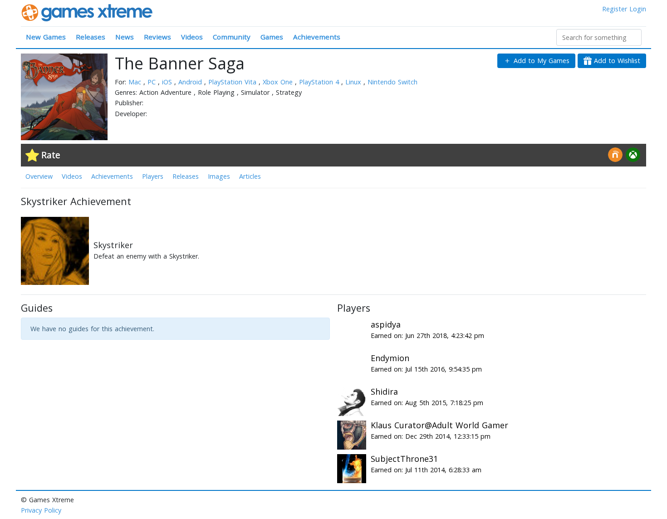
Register (614, 9)
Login (637, 9)
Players (152, 176)
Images (219, 176)
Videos (192, 36)
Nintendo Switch (392, 82)
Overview (39, 176)
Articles (250, 176)
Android (191, 82)
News (124, 36)
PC (152, 82)
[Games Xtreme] (88, 12)
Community (231, 36)
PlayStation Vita (233, 82)
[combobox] (599, 37)
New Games (46, 36)
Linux (354, 82)
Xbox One (279, 82)
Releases (90, 36)
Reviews (157, 36)
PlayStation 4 (320, 82)
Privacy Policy (41, 510)
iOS (168, 82)
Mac (135, 82)
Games (271, 36)
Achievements (316, 36)
